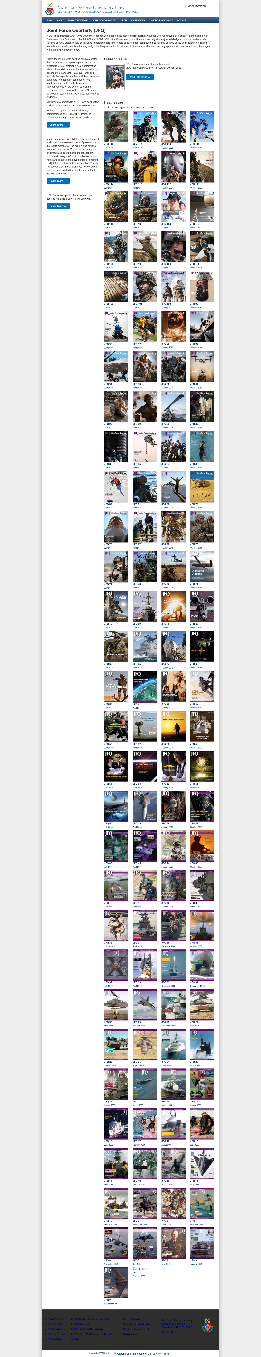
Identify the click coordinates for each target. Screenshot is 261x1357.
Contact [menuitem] (181, 20)
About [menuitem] (60, 20)
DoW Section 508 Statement (83, 1333)
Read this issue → (140, 77)
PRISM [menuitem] (124, 20)
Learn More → (58, 124)
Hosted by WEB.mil (98, 1353)
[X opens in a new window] (188, 12)
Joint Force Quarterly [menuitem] (104, 20)
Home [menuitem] (50, 20)
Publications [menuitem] (138, 20)
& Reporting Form (105, 1333)
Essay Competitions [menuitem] (78, 20)
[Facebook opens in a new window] (183, 12)
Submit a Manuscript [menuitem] (162, 20)
